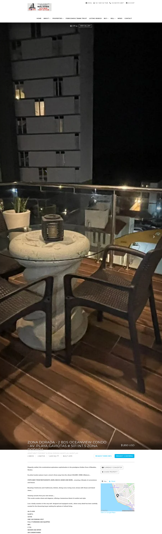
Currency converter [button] (113, 467)
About (46, 18)
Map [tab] (105, 481)
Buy (105, 18)
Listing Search (95, 18)
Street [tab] (113, 481)
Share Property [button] (111, 472)
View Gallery (85, 26)
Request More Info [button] (103, 456)
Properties (57, 18)
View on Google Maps (108, 512)
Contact (128, 18)
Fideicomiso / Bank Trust (76, 18)
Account (130, 3)
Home (39, 18)
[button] (9, 236)
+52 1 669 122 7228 (101, 3)
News (120, 18)
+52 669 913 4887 (117, 3)
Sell (112, 18)
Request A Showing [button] (124, 456)
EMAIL (89, 3)
